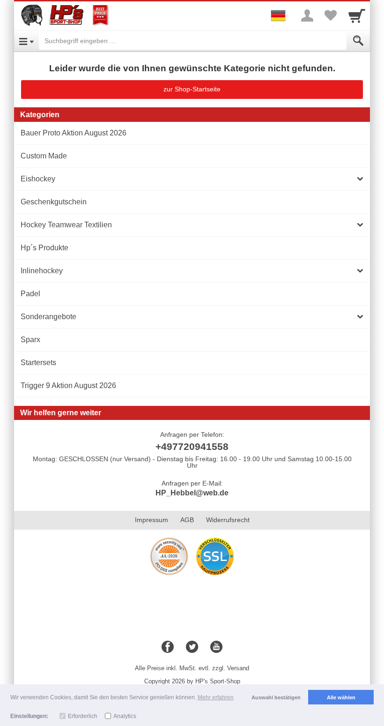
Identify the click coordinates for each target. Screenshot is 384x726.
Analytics (124, 716)
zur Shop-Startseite (192, 89)
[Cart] (357, 15)
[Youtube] (216, 647)
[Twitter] (192, 647)
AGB (187, 520)
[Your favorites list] (330, 15)
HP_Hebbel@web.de (192, 493)
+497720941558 (192, 446)
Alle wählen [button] (341, 697)
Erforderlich (82, 716)
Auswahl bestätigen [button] (276, 697)
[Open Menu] (26, 40)
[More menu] (307, 15)
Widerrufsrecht (228, 520)
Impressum (151, 520)
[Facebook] (167, 647)
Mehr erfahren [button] (216, 697)
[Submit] (358, 41)
